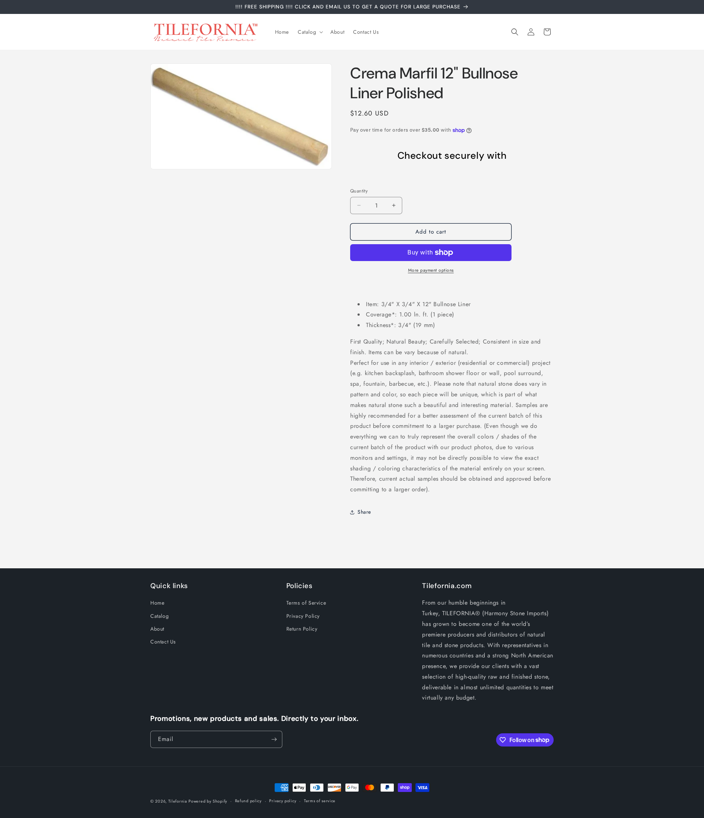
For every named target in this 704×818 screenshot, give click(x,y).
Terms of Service (306, 602)
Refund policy (248, 801)
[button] (309, 32)
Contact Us (163, 641)
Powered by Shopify (207, 801)
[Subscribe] (274, 739)
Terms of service (320, 801)
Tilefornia (177, 801)
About (157, 628)
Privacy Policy (303, 616)
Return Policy (302, 628)
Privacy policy (282, 801)
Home (157, 602)
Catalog (159, 616)
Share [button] (364, 512)
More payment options (431, 270)
